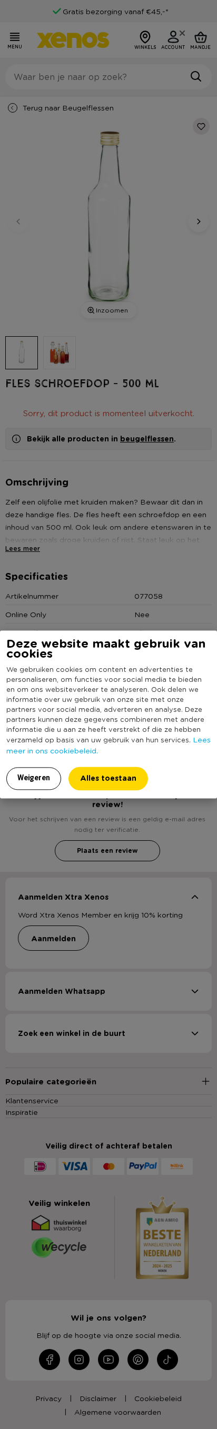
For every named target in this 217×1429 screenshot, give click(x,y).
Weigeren (33, 778)
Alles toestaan (108, 778)
